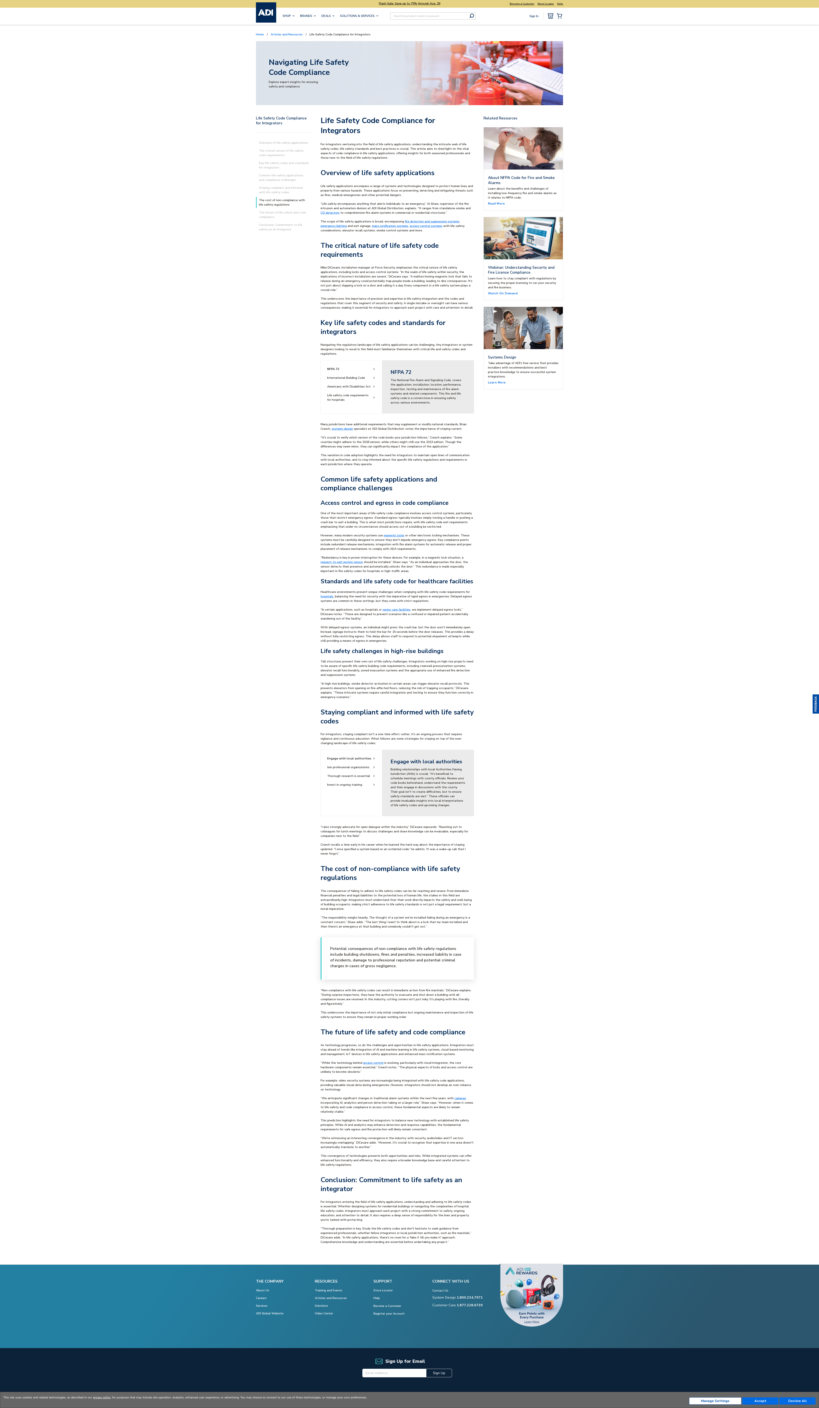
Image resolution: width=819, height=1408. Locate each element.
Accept (760, 1401)
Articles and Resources (287, 34)
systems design (342, 429)
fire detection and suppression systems (432, 221)
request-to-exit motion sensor (342, 562)
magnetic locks (394, 535)
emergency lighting (334, 226)
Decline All (797, 1401)
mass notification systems (390, 226)
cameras (460, 1098)
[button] (816, 704)
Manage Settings (715, 1401)
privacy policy (101, 1397)
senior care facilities (396, 610)
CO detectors (330, 213)
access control (373, 1063)
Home (260, 34)
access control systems (426, 226)
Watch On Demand (503, 293)
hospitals (327, 596)
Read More (496, 204)
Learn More (497, 382)
